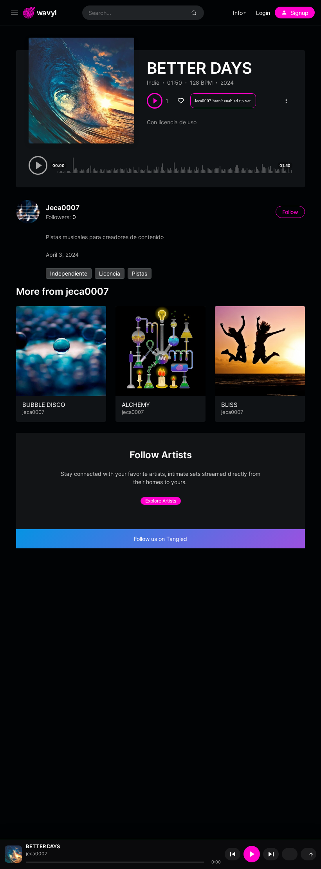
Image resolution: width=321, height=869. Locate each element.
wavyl (47, 12)
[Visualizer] (290, 854)
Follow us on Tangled (160, 538)
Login (263, 12)
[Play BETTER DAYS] (154, 101)
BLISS (229, 404)
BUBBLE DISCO (43, 404)
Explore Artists (160, 501)
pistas (139, 273)
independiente (68, 273)
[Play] (251, 854)
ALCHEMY (136, 404)
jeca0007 (62, 207)
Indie (153, 82)
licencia (109, 273)
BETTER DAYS (43, 846)
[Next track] (271, 854)
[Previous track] (232, 854)
